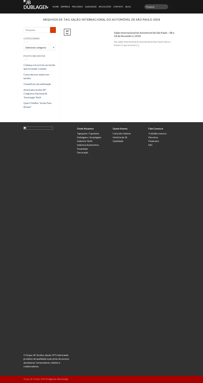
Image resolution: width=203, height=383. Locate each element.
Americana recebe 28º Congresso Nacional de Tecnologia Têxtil (35, 93)
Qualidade (91, 6)
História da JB (120, 137)
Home (56, 6)
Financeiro (153, 141)
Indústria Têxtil (84, 141)
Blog (128, 6)
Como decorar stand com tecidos (36, 76)
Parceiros (153, 137)
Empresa (65, 6)
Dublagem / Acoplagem (89, 137)
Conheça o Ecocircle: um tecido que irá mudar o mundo (39, 67)
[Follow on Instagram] (177, 6)
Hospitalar (82, 148)
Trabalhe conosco (157, 133)
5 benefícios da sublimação (37, 84)
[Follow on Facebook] (174, 6)
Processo (77, 6)
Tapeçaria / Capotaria (88, 133)
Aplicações (105, 6)
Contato (118, 6)
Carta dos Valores (122, 133)
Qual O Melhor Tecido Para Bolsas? (37, 105)
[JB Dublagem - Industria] (35, 7)
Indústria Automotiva (88, 144)
